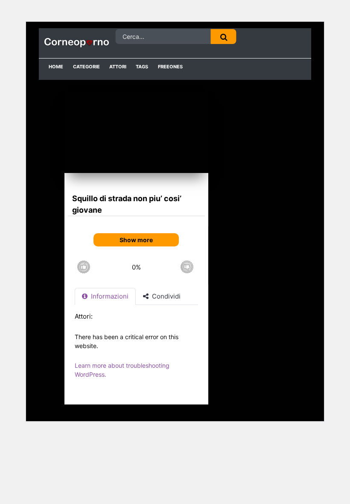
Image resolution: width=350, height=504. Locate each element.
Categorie (86, 67)
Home (56, 67)
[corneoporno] (77, 43)
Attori (117, 67)
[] (223, 36)
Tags (142, 67)
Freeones (170, 67)
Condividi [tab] (165, 296)
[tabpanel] (136, 349)
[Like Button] (83, 267)
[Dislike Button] (186, 267)
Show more (136, 239)
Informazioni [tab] (108, 296)
